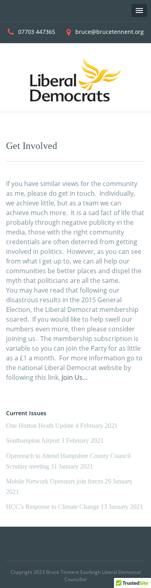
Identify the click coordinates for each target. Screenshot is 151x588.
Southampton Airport (33, 440)
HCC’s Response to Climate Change (52, 506)
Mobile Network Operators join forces (54, 481)
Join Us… (75, 377)
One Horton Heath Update (40, 425)
